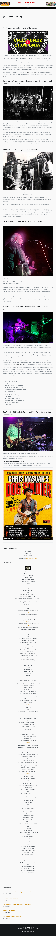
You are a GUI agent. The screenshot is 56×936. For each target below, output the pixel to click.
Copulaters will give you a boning (12, 916)
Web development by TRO (28, 931)
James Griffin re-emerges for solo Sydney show (22, 149)
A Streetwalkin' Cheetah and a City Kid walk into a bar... (18, 892)
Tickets (28, 585)
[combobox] (28, 544)
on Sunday (5, 145)
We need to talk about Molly (10, 898)
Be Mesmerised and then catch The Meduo (20, 28)
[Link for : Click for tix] (28, 505)
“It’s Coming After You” (19, 364)
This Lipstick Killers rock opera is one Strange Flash (17, 904)
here (20, 136)
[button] (28, 8)
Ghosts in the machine (9, 910)
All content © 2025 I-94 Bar (28, 927)
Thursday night (19, 143)
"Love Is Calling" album (31, 72)
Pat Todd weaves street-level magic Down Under (22, 221)
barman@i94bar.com (31, 558)
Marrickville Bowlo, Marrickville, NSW (14, 461)
